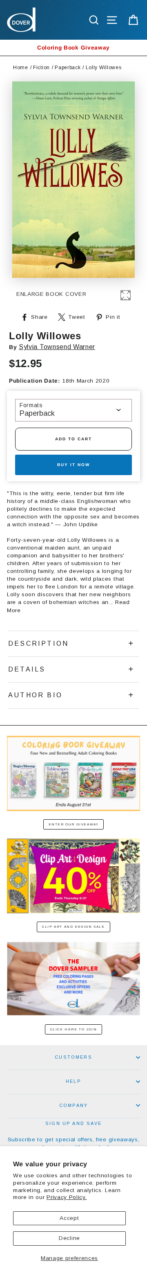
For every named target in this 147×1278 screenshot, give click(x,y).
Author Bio (35, 695)
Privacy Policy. (67, 1197)
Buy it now (73, 464)
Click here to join (73, 1029)
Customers (73, 1057)
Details (26, 669)
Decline (69, 1238)
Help (73, 1081)
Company (73, 1105)
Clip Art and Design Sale (73, 927)
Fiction (41, 67)
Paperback (67, 67)
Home (20, 67)
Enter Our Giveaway (74, 824)
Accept (69, 1218)
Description (38, 643)
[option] (73, 48)
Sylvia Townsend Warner (57, 346)
